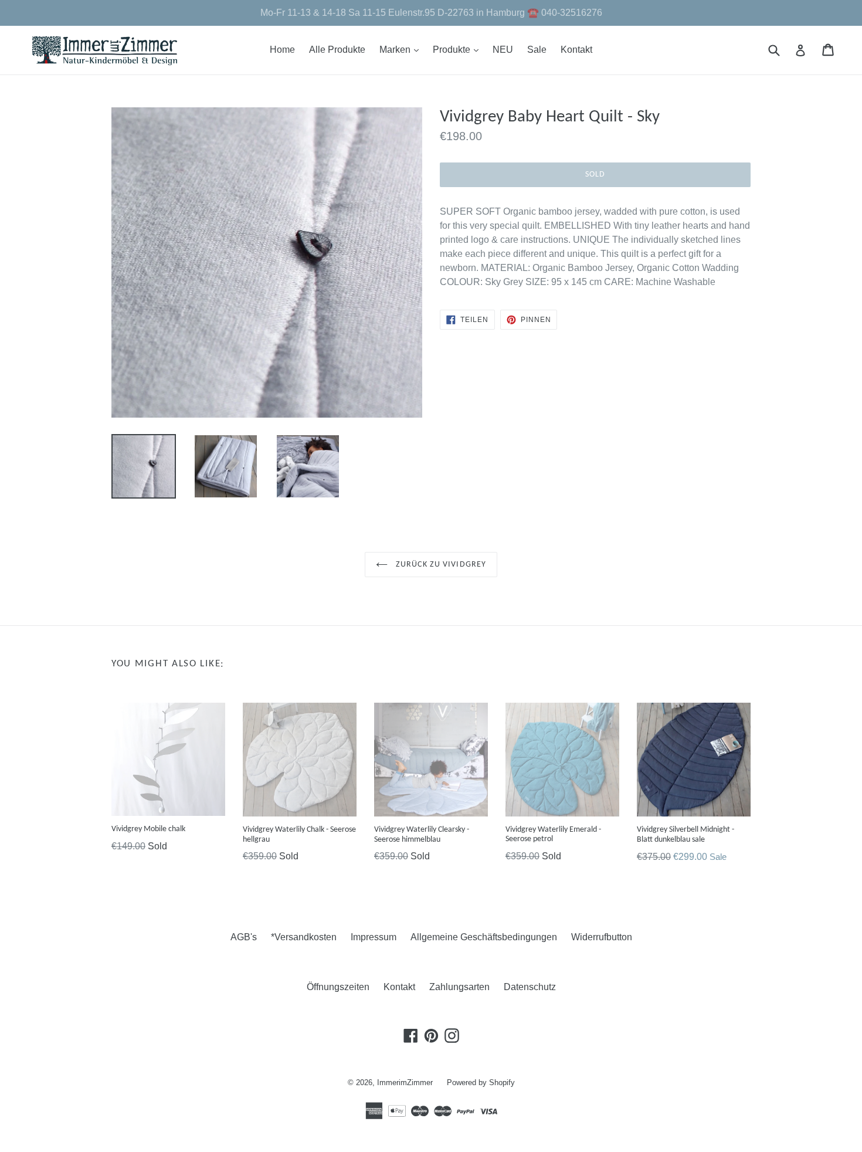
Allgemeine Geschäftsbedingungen (483, 937)
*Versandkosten (304, 937)
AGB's (243, 937)
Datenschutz (530, 987)
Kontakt (576, 50)
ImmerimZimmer (405, 1082)
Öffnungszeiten (338, 987)
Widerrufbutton (601, 937)
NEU (503, 50)
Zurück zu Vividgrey (439, 564)
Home (282, 50)
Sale (537, 50)
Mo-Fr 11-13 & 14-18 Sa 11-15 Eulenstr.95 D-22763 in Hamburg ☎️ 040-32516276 (431, 13)
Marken (402, 49)
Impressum (373, 937)
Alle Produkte (337, 50)
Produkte (458, 49)
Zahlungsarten (459, 987)
